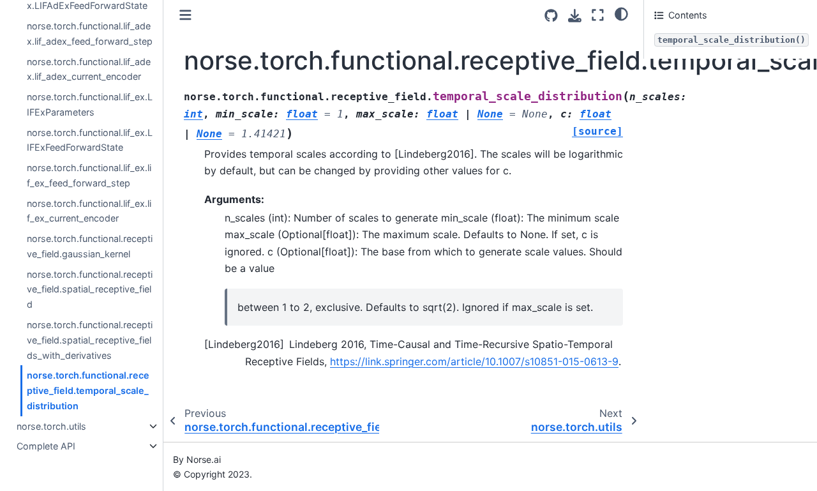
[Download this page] (575, 15)
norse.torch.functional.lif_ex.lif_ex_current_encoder (89, 211)
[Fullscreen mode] (598, 15)
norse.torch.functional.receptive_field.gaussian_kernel (90, 246)
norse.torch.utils (51, 426)
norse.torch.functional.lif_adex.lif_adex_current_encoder (89, 69)
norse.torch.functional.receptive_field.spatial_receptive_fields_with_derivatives (90, 340)
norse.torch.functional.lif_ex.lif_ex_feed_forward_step (89, 175)
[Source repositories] (551, 15)
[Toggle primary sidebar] (185, 15)
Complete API (46, 446)
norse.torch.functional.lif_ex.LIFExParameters (90, 104)
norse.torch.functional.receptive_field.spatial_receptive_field (90, 289)
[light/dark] (621, 13)
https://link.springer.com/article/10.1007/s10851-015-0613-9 (474, 361)
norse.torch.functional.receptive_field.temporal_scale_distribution (88, 390)
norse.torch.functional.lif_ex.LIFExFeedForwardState (90, 139)
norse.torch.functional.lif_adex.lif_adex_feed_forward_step (90, 33)
